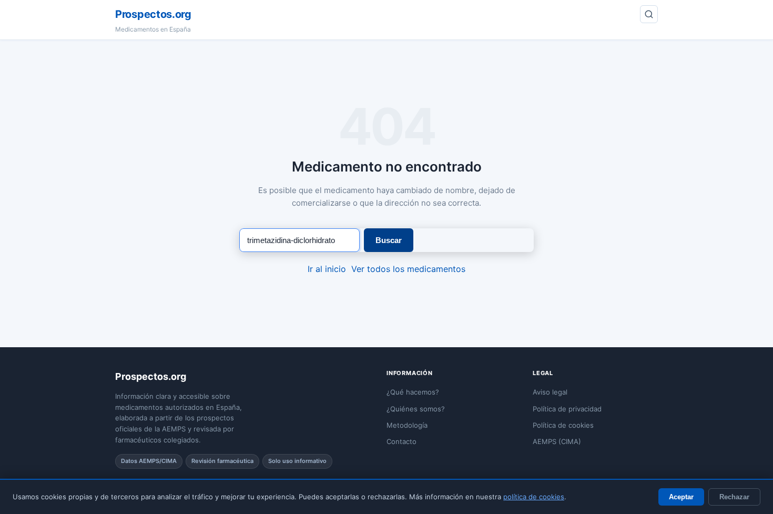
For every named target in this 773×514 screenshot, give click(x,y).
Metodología (407, 425)
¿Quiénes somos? (416, 409)
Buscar (388, 240)
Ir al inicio (327, 269)
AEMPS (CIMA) (557, 441)
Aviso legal (550, 392)
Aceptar (681, 497)
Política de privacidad (567, 409)
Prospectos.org (153, 14)
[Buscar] (649, 14)
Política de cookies (563, 425)
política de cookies (533, 496)
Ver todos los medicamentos (408, 269)
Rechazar (734, 497)
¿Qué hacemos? (413, 392)
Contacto (401, 441)
